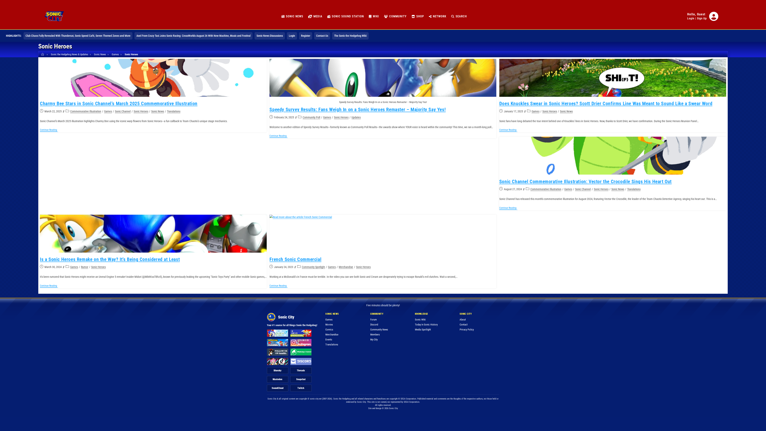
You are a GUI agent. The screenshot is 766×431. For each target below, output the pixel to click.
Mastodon (277, 379)
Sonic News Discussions (270, 35)
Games (108, 111)
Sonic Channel (123, 111)
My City (374, 339)
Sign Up (702, 18)
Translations (173, 111)
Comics (329, 329)
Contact (464, 324)
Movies (329, 324)
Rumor (84, 267)
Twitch (300, 388)
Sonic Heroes (131, 54)
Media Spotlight (423, 329)
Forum (373, 319)
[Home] (43, 54)
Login (690, 18)
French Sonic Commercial (295, 259)
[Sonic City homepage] (54, 16)
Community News (379, 329)
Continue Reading (49, 130)
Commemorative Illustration (85, 111)
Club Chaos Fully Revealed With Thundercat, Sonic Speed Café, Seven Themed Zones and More (78, 35)
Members (375, 334)
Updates (356, 117)
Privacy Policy (467, 329)
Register (305, 35)
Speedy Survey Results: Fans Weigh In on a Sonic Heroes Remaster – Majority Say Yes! (357, 109)
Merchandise (346, 267)
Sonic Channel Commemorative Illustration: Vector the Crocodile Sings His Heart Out (585, 181)
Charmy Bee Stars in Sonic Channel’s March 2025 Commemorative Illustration (118, 103)
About (463, 319)
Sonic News (157, 111)
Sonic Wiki (420, 319)
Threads (301, 370)
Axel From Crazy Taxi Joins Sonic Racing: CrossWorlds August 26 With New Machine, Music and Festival (193, 35)
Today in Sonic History (426, 324)
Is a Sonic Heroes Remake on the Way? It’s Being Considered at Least (110, 259)
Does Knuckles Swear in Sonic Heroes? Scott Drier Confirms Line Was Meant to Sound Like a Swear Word (605, 103)
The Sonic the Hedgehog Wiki (350, 35)
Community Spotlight (313, 267)
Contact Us (322, 35)
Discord (374, 324)
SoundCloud (277, 388)
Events (328, 339)
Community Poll (311, 117)
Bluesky (277, 370)
